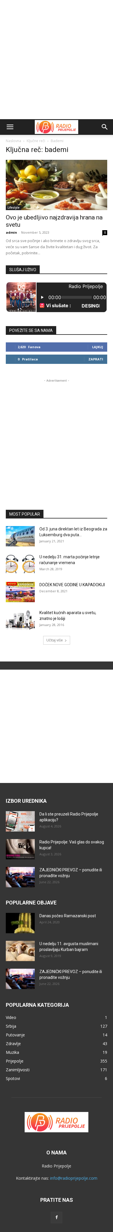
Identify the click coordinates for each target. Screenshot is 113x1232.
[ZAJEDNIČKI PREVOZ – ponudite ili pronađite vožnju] (20, 877)
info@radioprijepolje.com (73, 1178)
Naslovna (13, 140)
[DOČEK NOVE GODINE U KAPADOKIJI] (20, 592)
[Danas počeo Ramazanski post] (20, 923)
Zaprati (95, 359)
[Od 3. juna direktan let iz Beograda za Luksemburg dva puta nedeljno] (20, 536)
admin (11, 232)
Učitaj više (54, 640)
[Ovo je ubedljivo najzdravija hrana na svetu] (56, 185)
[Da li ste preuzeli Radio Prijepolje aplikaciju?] (20, 821)
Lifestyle (13, 207)
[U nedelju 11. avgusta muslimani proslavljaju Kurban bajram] (20, 951)
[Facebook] (56, 1217)
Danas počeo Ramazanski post (67, 915)
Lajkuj (97, 347)
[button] (10, 127)
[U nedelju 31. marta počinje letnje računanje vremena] (20, 564)
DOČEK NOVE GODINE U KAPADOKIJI (72, 584)
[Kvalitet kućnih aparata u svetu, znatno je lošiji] (20, 620)
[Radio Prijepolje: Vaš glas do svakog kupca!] (20, 849)
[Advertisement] (56, 59)
